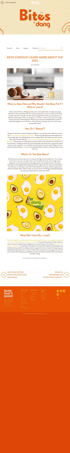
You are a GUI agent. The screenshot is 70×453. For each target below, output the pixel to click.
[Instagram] (61, 291)
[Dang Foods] (35, 3)
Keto (17, 48)
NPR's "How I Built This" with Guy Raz (8, 300)
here (46, 258)
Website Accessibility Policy (24, 307)
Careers (22, 296)
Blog (22, 294)
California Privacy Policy (24, 303)
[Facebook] (57, 291)
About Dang (23, 292)
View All (9, 48)
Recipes (25, 48)
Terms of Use (23, 298)
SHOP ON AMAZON (11, 2)
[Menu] (2, 3)
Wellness (35, 48)
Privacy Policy (23, 301)
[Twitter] (64, 291)
